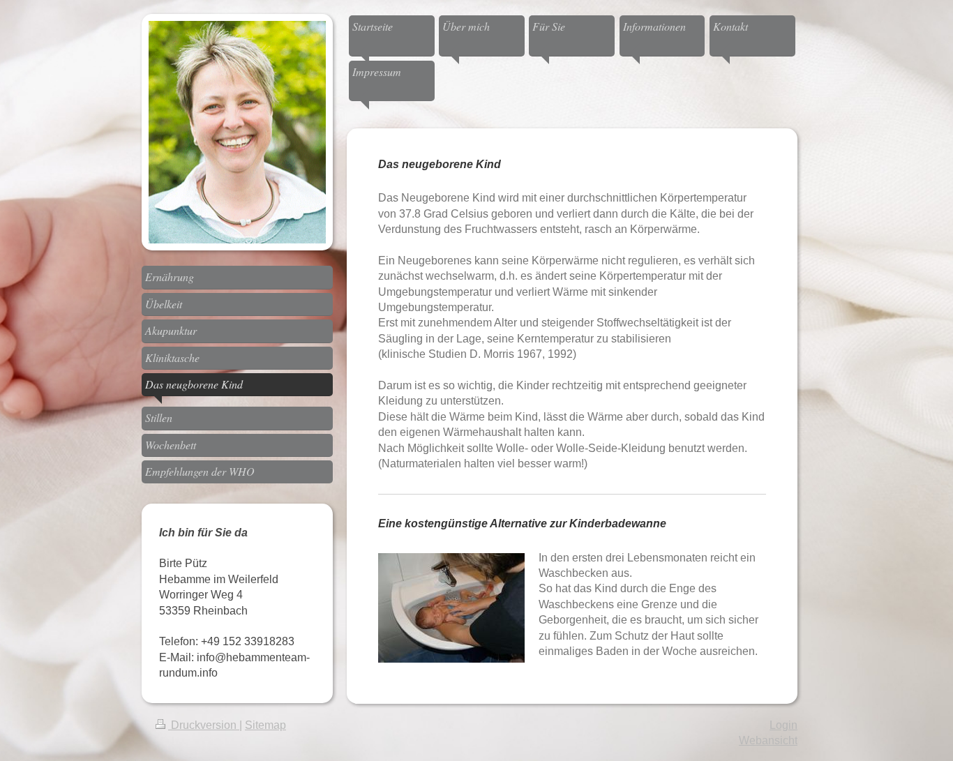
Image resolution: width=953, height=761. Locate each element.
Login (783, 725)
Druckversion (203, 725)
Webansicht (768, 740)
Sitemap (265, 725)
